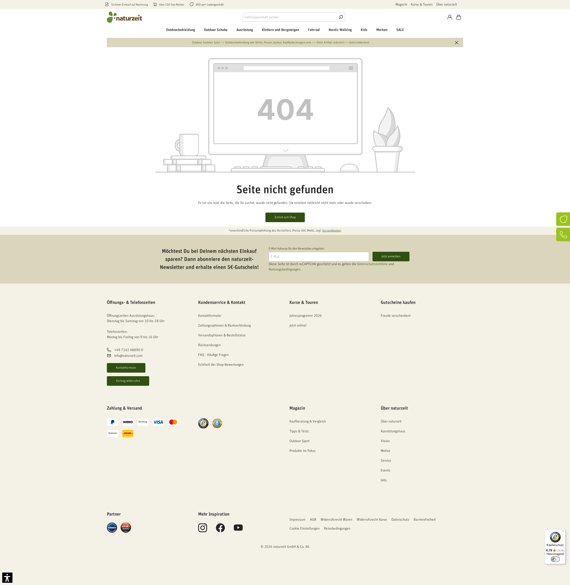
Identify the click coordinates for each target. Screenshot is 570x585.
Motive (385, 451)
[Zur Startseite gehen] (124, 17)
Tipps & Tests (299, 431)
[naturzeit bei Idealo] (112, 527)
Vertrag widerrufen (128, 380)
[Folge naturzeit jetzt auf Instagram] (202, 530)
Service (386, 460)
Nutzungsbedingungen (284, 269)
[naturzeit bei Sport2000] (126, 527)
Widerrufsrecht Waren (336, 519)
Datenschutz (400, 519)
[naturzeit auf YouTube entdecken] (238, 530)
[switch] (555, 559)
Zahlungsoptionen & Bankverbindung (224, 325)
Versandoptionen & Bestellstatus (222, 335)
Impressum (297, 519)
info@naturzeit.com (128, 356)
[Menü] (563, 532)
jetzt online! (298, 325)
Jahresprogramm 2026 (305, 315)
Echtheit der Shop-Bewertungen (221, 364)
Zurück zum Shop (285, 217)
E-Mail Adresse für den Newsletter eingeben (296, 248)
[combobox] (289, 17)
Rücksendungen (209, 345)
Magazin (401, 4)
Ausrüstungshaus (393, 431)
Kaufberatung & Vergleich (307, 421)
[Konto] (449, 17)
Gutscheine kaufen (398, 302)
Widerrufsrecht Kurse (372, 519)
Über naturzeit (446, 4)
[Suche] (340, 17)
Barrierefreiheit (425, 519)
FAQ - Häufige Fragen (213, 355)
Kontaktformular (126, 367)
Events (385, 470)
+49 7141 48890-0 (128, 350)
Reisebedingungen (337, 528)
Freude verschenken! (396, 315)
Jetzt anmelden (391, 256)
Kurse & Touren (422, 4)
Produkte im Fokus (302, 451)
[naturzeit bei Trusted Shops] (203, 423)
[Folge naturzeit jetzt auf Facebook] (220, 530)
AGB (313, 519)
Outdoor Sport (299, 441)
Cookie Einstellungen (304, 528)
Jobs (384, 480)
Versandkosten (331, 230)
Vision (385, 441)
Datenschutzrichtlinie (372, 264)
